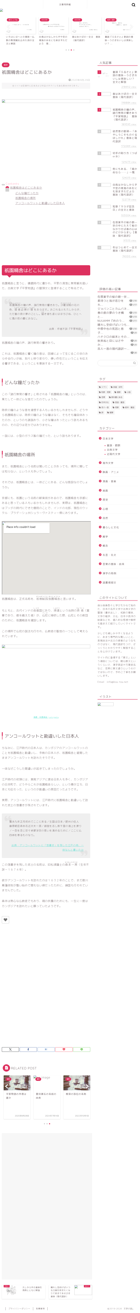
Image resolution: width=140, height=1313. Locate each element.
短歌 (117, 407)
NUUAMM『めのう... (111, 321)
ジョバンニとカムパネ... (113, 309)
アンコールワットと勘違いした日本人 (40, 203)
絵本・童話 (129, 407)
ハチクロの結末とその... (113, 337)
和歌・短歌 (105, 392)
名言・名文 (109, 555)
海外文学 (108, 463)
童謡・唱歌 (113, 445)
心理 (105, 509)
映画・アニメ (111, 472)
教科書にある (116, 397)
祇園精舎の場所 (25, 198)
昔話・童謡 (119, 402)
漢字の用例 (109, 573)
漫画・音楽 (109, 481)
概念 (105, 545)
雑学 (6, 64)
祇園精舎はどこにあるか (26, 188)
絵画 (105, 490)
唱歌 (118, 392)
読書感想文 (109, 582)
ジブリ (104, 387)
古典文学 (112, 449)
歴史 (105, 499)
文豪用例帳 (65, 4)
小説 (129, 392)
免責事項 (40, 1308)
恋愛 (103, 397)
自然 (105, 518)
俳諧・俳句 (117, 387)
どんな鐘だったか (27, 193)
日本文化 (105, 402)
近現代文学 (113, 454)
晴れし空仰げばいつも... (113, 325)
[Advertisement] (46, 232)
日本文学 (108, 438)
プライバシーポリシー (19, 1308)
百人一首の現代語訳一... (113, 349)
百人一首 (105, 407)
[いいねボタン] (5, 920)
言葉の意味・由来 (114, 564)
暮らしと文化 (111, 527)
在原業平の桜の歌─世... (113, 297)
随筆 (111, 412)
